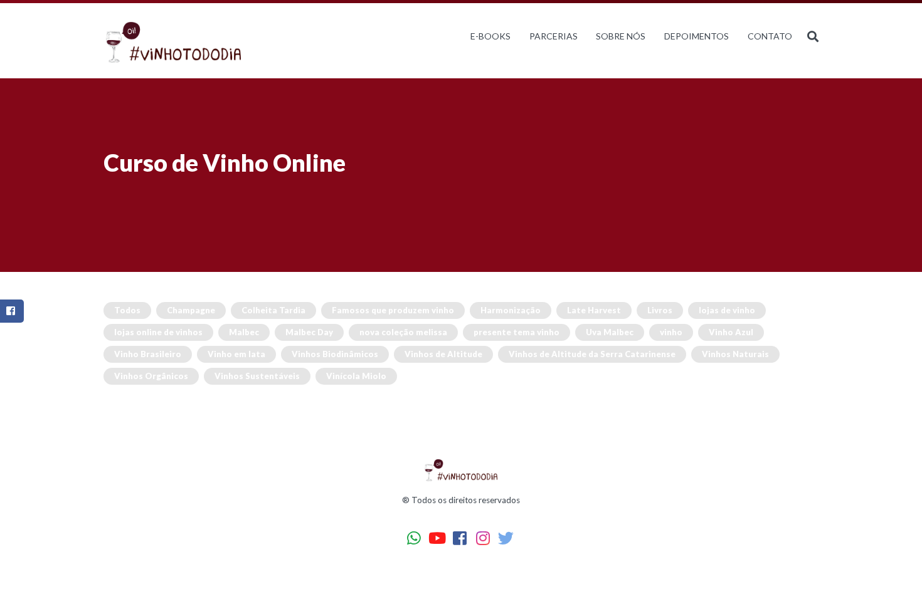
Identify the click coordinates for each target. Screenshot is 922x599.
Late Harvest (594, 310)
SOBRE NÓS (620, 36)
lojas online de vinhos (158, 332)
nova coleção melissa (403, 332)
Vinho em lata (236, 354)
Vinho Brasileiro (147, 354)
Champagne (191, 310)
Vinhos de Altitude (443, 354)
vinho (671, 332)
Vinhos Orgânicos (151, 376)
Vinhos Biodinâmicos (335, 354)
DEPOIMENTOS (696, 36)
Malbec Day (309, 332)
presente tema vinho (516, 332)
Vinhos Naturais (735, 354)
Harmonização (510, 310)
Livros (659, 310)
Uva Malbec (609, 332)
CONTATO (770, 36)
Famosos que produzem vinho (393, 310)
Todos (127, 310)
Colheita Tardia (273, 310)
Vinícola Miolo (356, 376)
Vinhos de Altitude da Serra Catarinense (592, 354)
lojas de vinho (727, 310)
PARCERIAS (553, 36)
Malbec (244, 332)
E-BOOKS (490, 36)
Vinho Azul (731, 332)
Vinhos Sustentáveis (257, 376)
